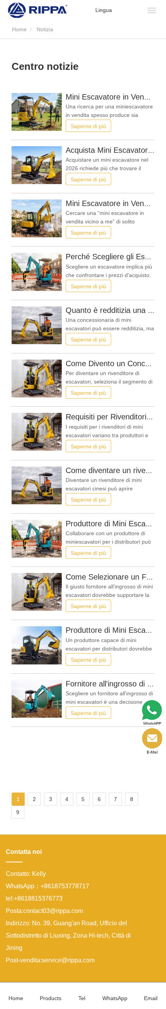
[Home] (37, 10)
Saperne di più (88, 126)
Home (18, 29)
